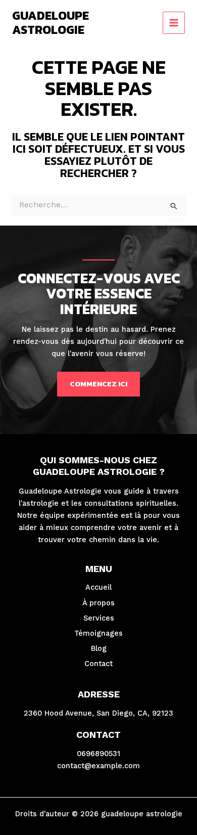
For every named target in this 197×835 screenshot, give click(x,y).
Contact (98, 663)
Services (98, 618)
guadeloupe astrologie (50, 22)
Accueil (98, 587)
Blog (99, 648)
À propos (98, 602)
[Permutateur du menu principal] (174, 23)
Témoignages (98, 633)
